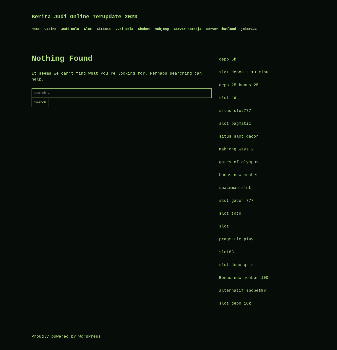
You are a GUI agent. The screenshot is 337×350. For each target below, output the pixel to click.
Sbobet (144, 29)
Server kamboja (187, 29)
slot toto (230, 213)
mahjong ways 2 (236, 149)
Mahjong (162, 29)
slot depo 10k (235, 303)
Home (35, 29)
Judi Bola (70, 29)
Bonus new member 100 (243, 278)
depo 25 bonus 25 (239, 85)
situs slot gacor (239, 136)
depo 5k (227, 59)
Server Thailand (221, 29)
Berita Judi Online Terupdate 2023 (84, 17)
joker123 (249, 29)
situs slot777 (235, 111)
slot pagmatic (235, 124)
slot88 (226, 252)
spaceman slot (235, 188)
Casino (50, 29)
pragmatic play (236, 239)
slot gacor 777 (236, 201)
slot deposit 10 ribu (243, 72)
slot (224, 226)
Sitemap (104, 29)
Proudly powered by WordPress (66, 336)
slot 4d (227, 98)
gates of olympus (239, 162)
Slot (88, 29)
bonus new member (239, 175)
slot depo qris (236, 265)
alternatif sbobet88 (242, 290)
